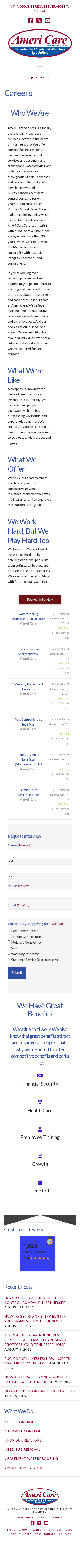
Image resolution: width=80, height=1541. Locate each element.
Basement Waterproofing (32, 1458)
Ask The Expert (20, 1534)
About (24, 1529)
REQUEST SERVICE (49, 6)
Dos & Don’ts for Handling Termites (39, 1391)
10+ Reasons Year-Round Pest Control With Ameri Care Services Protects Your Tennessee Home (37, 1339)
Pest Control (20, 1422)
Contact (65, 1534)
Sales (15, 948)
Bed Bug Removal (23, 1449)
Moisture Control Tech (27, 942)
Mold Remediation (25, 1468)
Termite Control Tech (26, 937)
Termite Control (24, 1431)
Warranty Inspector (25, 954)
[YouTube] (48, 20)
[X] (40, 20)
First (10, 861)
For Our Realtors (24, 1440)
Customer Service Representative (35, 959)
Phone (19, 886)
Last (10, 876)
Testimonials (45, 1534)
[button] (40, 69)
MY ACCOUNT (21, 6)
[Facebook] (31, 20)
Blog (69, 1529)
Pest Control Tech (24, 931)
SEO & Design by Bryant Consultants (40, 1517)
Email (18, 905)
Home (11, 1529)
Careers (39, 1529)
